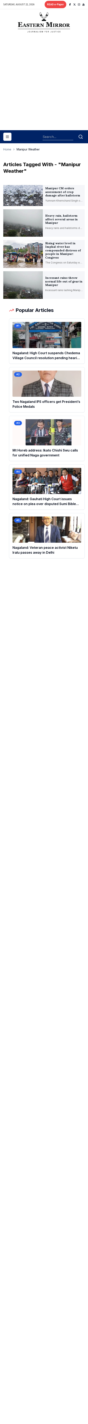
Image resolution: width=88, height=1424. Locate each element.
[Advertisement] (44, 83)
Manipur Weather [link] (28, 149)
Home (7, 149)
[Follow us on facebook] (70, 4)
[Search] (81, 137)
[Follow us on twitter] (74, 4)
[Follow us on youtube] (83, 4)
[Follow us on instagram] (79, 4)
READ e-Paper (55, 4)
